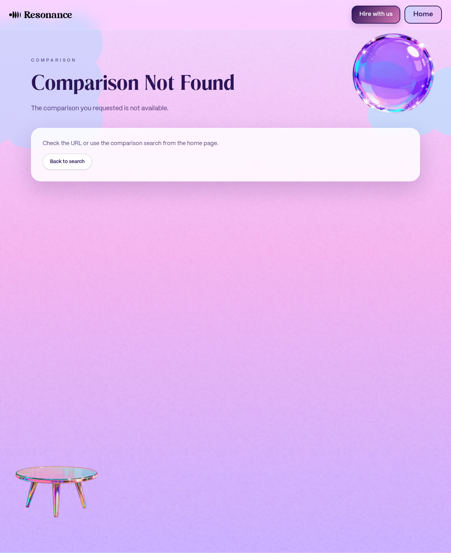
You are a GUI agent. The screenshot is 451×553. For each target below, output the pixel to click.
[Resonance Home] (40, 14)
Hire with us (376, 14)
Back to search (67, 161)
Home (423, 14)
